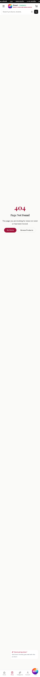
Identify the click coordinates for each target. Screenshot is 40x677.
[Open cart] (36, 6)
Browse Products (27, 230)
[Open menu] (3, 6)
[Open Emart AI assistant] (35, 671)
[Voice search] (32, 11)
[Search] (36, 12)
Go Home (10, 230)
